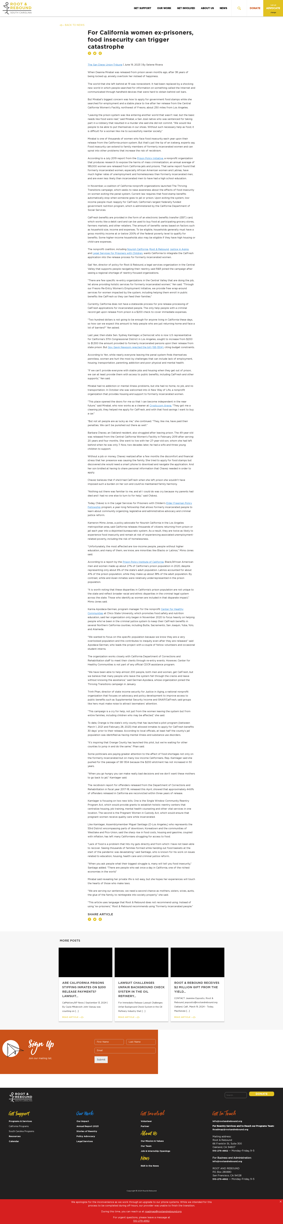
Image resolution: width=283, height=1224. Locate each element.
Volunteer (146, 1121)
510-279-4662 (220, 1151)
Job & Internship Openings (155, 1151)
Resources (15, 1136)
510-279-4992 (141, 1221)
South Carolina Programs (21, 1131)
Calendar (14, 1141)
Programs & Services (20, 1121)
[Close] (280, 1201)
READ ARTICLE (70, 1017)
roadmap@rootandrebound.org (163, 1211)
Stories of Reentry (86, 1131)
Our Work (164, 8)
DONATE (255, 8)
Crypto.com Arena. (161, 406)
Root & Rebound (159, 249)
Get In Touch (224, 1114)
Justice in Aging (179, 249)
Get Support (142, 8)
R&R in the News (150, 1166)
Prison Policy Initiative (150, 158)
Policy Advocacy (85, 1136)
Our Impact (82, 1121)
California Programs (19, 1126)
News (223, 8)
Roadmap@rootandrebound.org (230, 1129)
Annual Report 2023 (87, 1126)
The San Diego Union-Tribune (105, 65)
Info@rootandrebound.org (227, 1161)
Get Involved (186, 8)
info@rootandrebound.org (227, 1121)
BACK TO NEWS (74, 25)
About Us (207, 8)
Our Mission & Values (152, 1141)
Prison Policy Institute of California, (143, 562)
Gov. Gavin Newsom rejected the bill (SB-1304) (135, 347)
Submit (101, 1060)
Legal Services (84, 1141)
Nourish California (137, 249)
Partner (145, 1126)
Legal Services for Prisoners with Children (118, 253)
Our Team (146, 1146)
